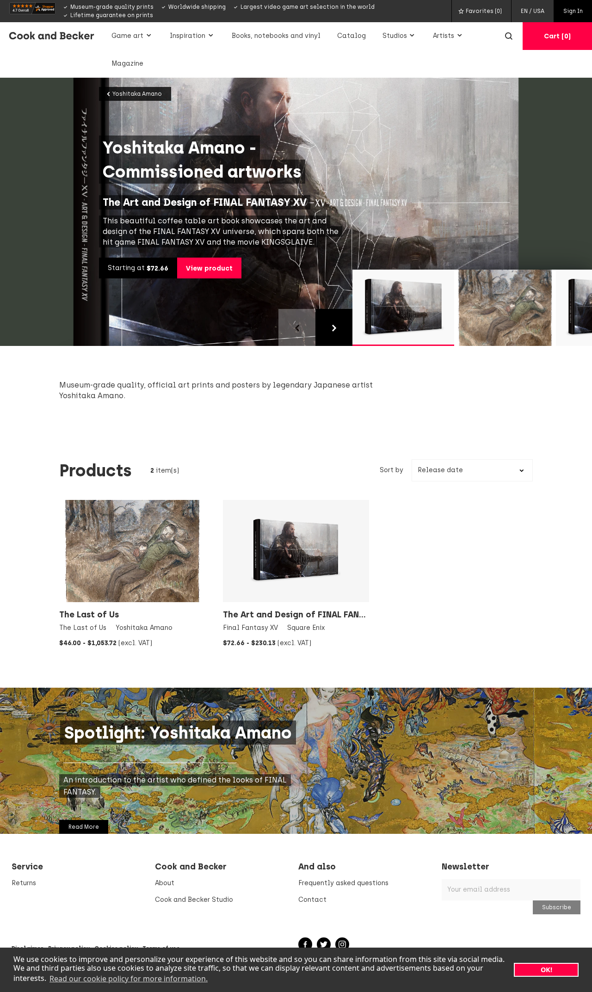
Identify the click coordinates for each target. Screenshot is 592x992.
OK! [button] (546, 969)
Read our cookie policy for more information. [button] (128, 979)
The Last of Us (89, 615)
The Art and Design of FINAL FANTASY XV (308, 615)
